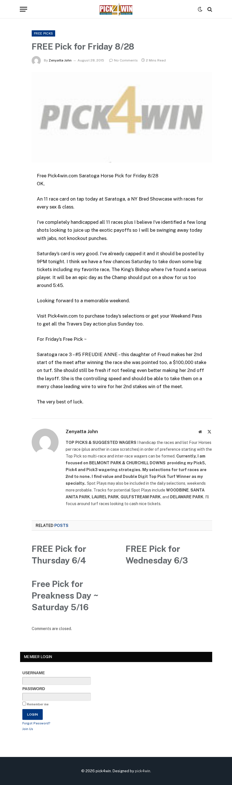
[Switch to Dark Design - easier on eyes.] (200, 9)
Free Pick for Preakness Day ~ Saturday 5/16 (65, 595)
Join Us (27, 729)
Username (33, 673)
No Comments (126, 60)
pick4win (142, 771)
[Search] (209, 9)
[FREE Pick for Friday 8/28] (122, 117)
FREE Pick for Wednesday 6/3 (157, 554)
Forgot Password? (36, 723)
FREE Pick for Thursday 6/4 (59, 554)
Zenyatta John (60, 60)
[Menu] (23, 9)
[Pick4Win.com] (116, 9)
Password (33, 688)
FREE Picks (43, 33)
